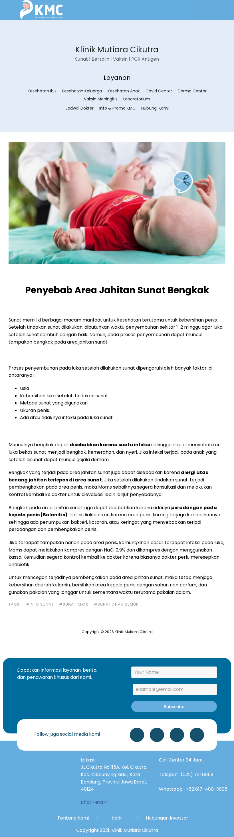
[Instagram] (157, 735)
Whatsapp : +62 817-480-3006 (193, 789)
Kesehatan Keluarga (82, 91)
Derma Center (192, 91)
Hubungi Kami (155, 108)
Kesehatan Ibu (42, 91)
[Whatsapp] (137, 735)
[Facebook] (197, 735)
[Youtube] (177, 735)
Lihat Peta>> (94, 802)
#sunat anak (73, 604)
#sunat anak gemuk (116, 604)
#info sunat (40, 604)
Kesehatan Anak (124, 91)
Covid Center (159, 91)
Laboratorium (136, 99)
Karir (117, 818)
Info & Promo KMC (117, 108)
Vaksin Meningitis (101, 99)
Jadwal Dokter (80, 108)
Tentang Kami (73, 818)
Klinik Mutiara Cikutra (117, 49)
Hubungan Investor (167, 818)
